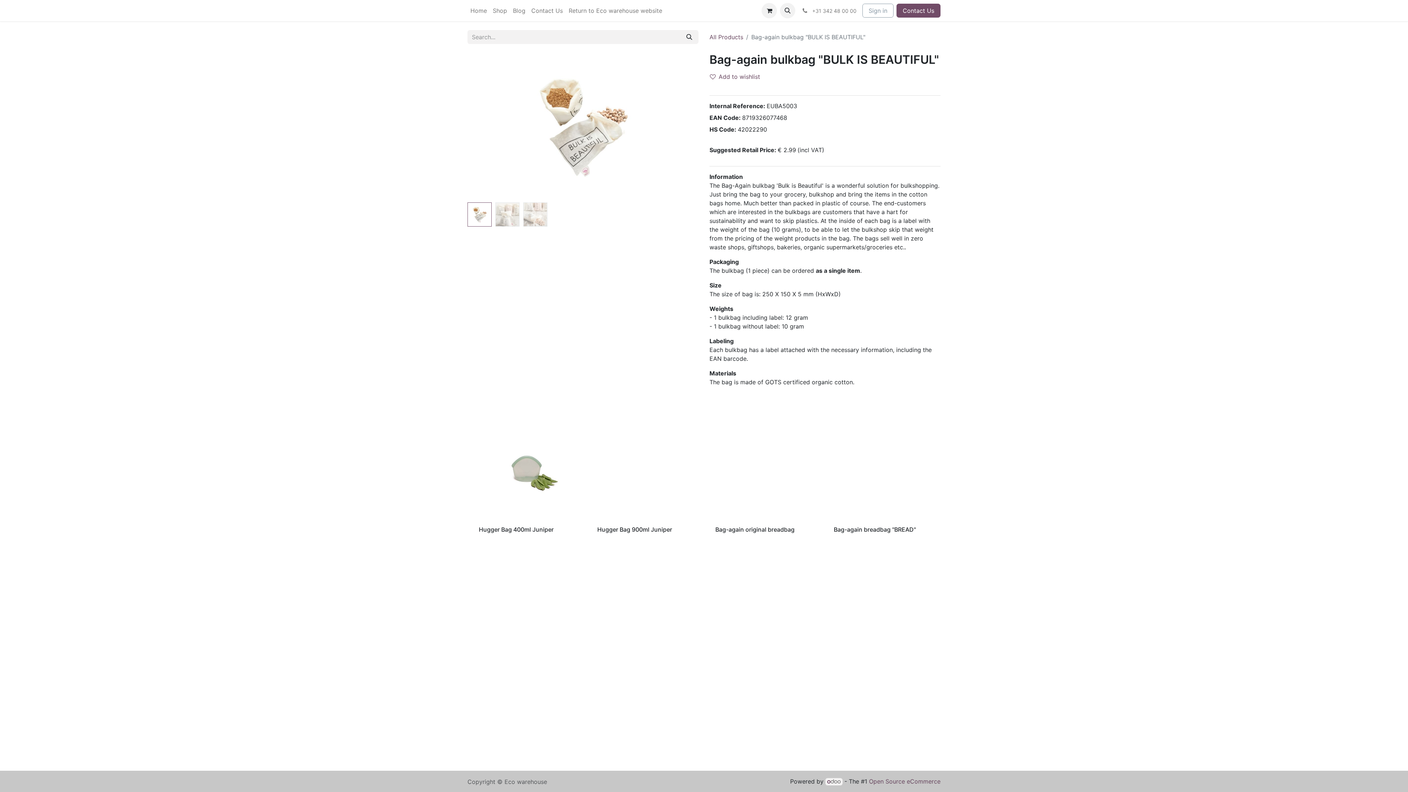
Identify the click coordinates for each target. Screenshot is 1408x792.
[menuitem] (478, 10)
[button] (787, 10)
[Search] (689, 37)
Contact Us (918, 10)
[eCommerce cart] (769, 10)
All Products (726, 37)
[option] (703, 479)
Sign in (878, 10)
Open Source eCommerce (904, 781)
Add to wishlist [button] (739, 76)
